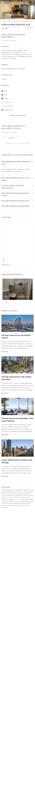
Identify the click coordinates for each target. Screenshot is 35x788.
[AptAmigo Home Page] (8, 2)
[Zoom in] (3, 259)
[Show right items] (34, 289)
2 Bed (17, 136)
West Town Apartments (14, 21)
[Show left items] (1, 289)
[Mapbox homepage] (5, 265)
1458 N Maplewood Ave (28, 21)
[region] (17, 243)
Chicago (3, 21)
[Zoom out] (3, 262)
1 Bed (11, 136)
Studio (5, 136)
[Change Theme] (2, 2)
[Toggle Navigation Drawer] (33, 2)
